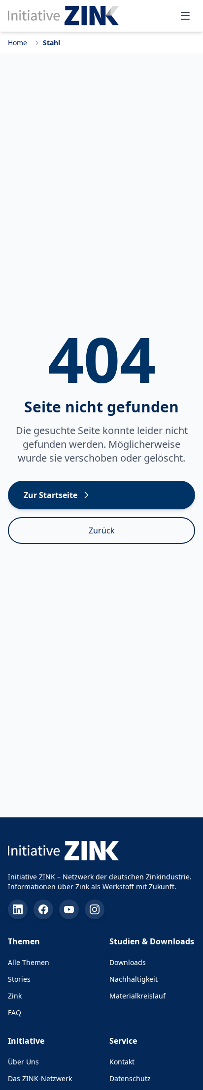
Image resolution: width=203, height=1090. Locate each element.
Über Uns (23, 1061)
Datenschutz (130, 1078)
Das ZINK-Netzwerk (40, 1078)
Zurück (102, 530)
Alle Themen (28, 962)
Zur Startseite (50, 495)
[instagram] (94, 909)
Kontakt (122, 1061)
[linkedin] (18, 909)
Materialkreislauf (137, 995)
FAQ (14, 1012)
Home (17, 42)
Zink (15, 995)
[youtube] (69, 909)
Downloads (127, 962)
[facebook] (43, 909)
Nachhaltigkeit (133, 979)
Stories (19, 979)
